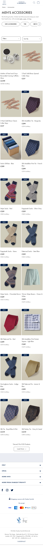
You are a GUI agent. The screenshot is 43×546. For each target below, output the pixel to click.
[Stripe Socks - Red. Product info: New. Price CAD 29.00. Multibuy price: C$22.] (10, 191)
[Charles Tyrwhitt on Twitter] (12, 490)
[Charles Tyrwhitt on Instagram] (7, 490)
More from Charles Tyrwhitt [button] (14, 482)
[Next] (39, 24)
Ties (25, 24)
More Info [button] (6, 477)
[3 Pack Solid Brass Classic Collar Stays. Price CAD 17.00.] (10, 104)
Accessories (11, 7)
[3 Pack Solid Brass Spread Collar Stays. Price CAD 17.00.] (32, 56)
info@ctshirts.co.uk (26, 538)
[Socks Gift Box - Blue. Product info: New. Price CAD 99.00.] (10, 146)
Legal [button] (4, 471)
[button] (21, 449)
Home (4, 7)
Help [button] (3, 465)
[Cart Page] (38, 3)
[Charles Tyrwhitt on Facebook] (2, 490)
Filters (4, 38)
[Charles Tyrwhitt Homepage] (21, 2)
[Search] (34, 3)
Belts (35, 24)
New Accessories (10, 24)
